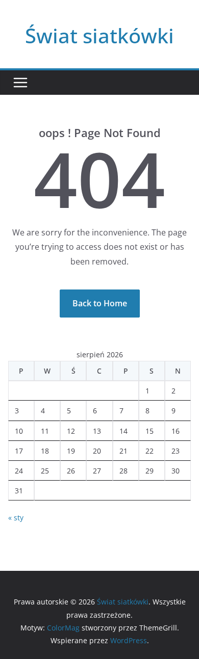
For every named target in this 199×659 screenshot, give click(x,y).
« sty (15, 517)
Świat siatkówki (99, 35)
